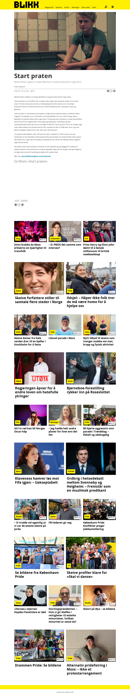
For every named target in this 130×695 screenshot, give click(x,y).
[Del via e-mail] (114, 91)
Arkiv (94, 7)
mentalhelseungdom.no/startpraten (36, 156)
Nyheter (59, 7)
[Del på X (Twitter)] (111, 91)
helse (17, 201)
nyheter (24, 201)
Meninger (75, 7)
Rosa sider (86, 7)
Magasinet (49, 7)
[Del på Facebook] (108, 91)
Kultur (66, 7)
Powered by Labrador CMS (65, 692)
